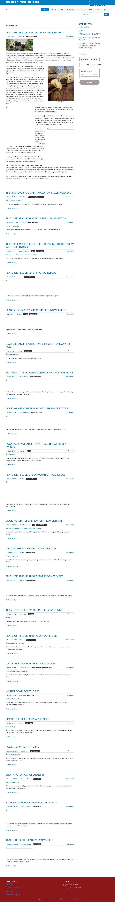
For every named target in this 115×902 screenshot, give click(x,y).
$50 (87, 65)
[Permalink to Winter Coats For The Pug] (13, 699)
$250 (99, 65)
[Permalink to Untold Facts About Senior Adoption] (17, 671)
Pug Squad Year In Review (22, 746)
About (53, 9)
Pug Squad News (38, 197)
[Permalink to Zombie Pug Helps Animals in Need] (10, 726)
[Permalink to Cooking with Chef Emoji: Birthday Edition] (23, 528)
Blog (107, 9)
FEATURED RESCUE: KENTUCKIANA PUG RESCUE (33, 32)
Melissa (24, 222)
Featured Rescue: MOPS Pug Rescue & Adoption (36, 218)
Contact (100, 9)
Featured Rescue (31, 36)
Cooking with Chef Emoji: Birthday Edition (34, 520)
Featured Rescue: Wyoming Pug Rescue (31, 272)
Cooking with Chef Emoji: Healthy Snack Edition (37, 408)
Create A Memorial (13, 888)
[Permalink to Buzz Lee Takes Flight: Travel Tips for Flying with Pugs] (12, 354)
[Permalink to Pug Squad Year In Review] (13, 754)
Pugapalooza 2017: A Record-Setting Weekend (36, 310)
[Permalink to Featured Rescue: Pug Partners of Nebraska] (19, 584)
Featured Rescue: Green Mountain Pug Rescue (35, 474)
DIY (34, 525)
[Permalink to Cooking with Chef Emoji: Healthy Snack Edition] (19, 416)
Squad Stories (33, 314)
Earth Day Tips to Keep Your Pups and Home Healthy (39, 372)
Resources (75, 9)
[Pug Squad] (14, 15)
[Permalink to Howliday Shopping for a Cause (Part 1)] (19, 810)
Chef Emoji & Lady (23, 376)
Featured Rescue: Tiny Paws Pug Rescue (31, 635)
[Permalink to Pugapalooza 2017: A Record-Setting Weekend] (19, 318)
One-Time (84, 59)
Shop (84, 9)
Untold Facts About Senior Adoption (30, 663)
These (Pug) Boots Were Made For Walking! (34, 609)
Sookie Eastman (84, 27)
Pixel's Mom (22, 197)
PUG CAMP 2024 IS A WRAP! (89, 34)
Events (91, 9)
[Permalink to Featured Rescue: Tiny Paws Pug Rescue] (15, 643)
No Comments (70, 36)
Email (64, 891)
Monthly (94, 59)
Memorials (9, 891)
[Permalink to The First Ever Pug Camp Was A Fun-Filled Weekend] (14, 200)
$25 (82, 65)
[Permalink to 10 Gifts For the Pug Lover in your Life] (19, 848)
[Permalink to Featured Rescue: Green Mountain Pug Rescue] (19, 482)
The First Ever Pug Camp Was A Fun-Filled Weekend (38, 192)
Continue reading (12, 208)
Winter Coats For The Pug (23, 691)
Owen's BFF (21, 36)
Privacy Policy (65, 899)
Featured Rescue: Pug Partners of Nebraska (34, 576)
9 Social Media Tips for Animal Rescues (31, 548)
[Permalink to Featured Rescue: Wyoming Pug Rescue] (19, 280)
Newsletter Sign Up (13, 895)
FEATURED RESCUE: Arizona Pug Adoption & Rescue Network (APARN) (89, 45)
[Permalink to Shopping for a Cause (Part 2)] (12, 782)
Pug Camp (9, 884)
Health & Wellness (35, 376)
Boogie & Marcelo (24, 251)
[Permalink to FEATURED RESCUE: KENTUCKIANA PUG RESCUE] (19, 40)
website (46, 176)
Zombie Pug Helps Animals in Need (27, 719)
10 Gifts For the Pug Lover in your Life (30, 840)
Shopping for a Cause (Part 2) (25, 774)
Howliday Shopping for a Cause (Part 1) (31, 802)
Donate (45, 9)
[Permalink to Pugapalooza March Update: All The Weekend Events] (10, 454)
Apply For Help (64, 9)
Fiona (81, 30)
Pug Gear (31, 614)
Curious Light (56, 899)
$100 (93, 65)
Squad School (30, 552)
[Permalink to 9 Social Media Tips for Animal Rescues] (12, 556)
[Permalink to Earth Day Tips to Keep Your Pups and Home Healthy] (19, 380)
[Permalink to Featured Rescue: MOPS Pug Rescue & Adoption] (12, 226)
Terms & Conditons (75, 899)
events (43, 131)
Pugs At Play (40, 251)
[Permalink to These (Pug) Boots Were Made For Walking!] (8, 617)
